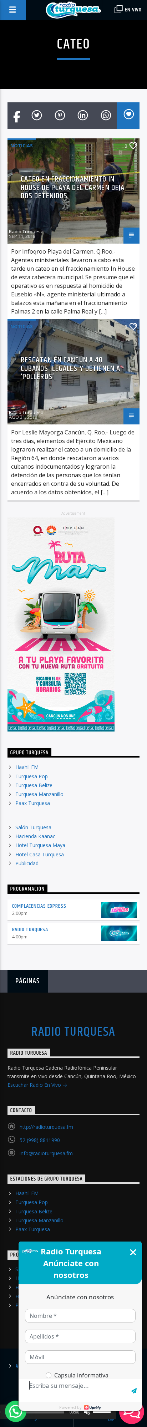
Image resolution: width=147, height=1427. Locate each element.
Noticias (21, 145)
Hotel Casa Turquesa (39, 854)
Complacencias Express (39, 906)
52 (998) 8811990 (40, 1140)
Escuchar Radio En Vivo (34, 1084)
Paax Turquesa (32, 803)
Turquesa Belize (33, 785)
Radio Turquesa (26, 231)
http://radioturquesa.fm (46, 1126)
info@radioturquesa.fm (46, 1153)
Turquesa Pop (31, 776)
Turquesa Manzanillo (39, 794)
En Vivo (133, 9)
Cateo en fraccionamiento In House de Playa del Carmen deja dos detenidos (73, 187)
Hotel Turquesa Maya (40, 845)
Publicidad (27, 863)
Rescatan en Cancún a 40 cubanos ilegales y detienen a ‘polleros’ (70, 368)
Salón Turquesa (33, 827)
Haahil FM (27, 767)
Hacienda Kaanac (35, 836)
